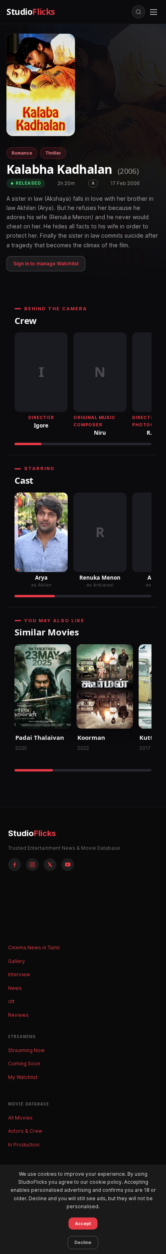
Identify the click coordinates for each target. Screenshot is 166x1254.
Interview (19, 974)
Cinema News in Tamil (34, 948)
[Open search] (138, 11)
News (15, 988)
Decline (83, 1242)
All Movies (20, 1118)
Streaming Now (26, 1050)
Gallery (16, 961)
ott (11, 1001)
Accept (83, 1223)
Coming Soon (24, 1064)
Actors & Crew (25, 1131)
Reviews (18, 1015)
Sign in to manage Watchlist (46, 264)
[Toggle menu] (153, 12)
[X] (50, 864)
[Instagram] (32, 864)
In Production (23, 1145)
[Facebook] (14, 864)
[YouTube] (67, 864)
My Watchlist (22, 1077)
